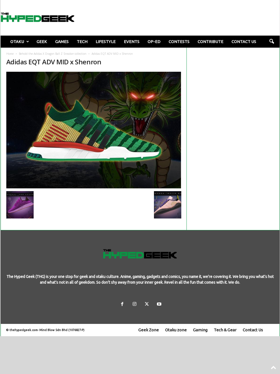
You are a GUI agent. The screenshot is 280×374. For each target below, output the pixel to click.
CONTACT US (244, 41)
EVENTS (131, 41)
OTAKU (17, 41)
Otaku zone (176, 329)
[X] (147, 304)
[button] (272, 42)
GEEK (42, 41)
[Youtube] (158, 304)
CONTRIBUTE (210, 41)
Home (10, 54)
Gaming (200, 329)
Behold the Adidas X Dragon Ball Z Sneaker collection (52, 54)
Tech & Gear (225, 329)
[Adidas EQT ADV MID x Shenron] (93, 130)
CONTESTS (179, 41)
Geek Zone (148, 329)
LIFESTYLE (106, 41)
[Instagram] (134, 304)
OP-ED (154, 41)
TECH (82, 41)
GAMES (62, 41)
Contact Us (253, 329)
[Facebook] (122, 304)
